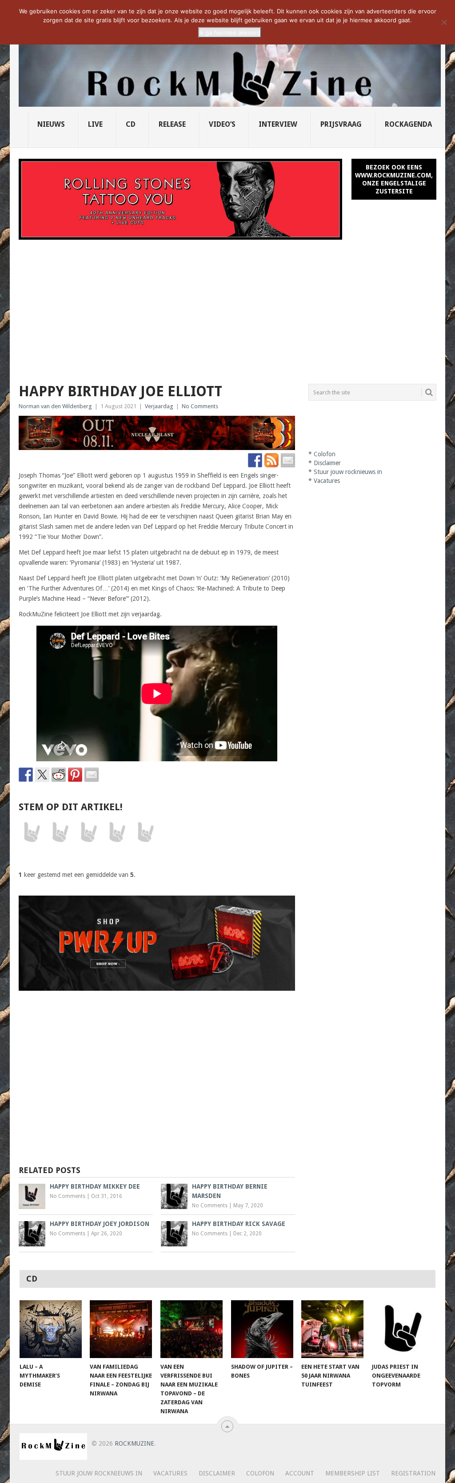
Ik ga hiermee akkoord (229, 32)
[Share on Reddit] (59, 775)
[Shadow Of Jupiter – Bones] (262, 1329)
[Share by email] (91, 775)
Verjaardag (159, 406)
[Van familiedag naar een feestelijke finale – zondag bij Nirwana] (121, 1329)
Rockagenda (408, 124)
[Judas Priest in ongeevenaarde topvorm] (403, 1329)
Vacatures (327, 480)
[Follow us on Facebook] (255, 460)
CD (131, 124)
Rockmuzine (134, 1443)
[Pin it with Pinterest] (75, 775)
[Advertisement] (227, 306)
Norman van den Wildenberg (55, 406)
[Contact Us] (288, 460)
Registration (413, 1473)
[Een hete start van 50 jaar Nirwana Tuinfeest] (332, 1329)
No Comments (200, 406)
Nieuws (51, 124)
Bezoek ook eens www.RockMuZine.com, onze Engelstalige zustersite (394, 179)
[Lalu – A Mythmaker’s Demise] (51, 1329)
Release (172, 124)
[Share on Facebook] (26, 775)
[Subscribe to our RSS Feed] (271, 460)
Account (299, 1473)
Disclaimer (327, 462)
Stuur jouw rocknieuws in (348, 471)
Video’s (222, 124)
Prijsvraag (341, 124)
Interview (278, 124)
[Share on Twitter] (42, 775)
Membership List (352, 1473)
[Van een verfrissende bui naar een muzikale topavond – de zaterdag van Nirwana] (191, 1329)
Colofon (324, 454)
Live (95, 124)
